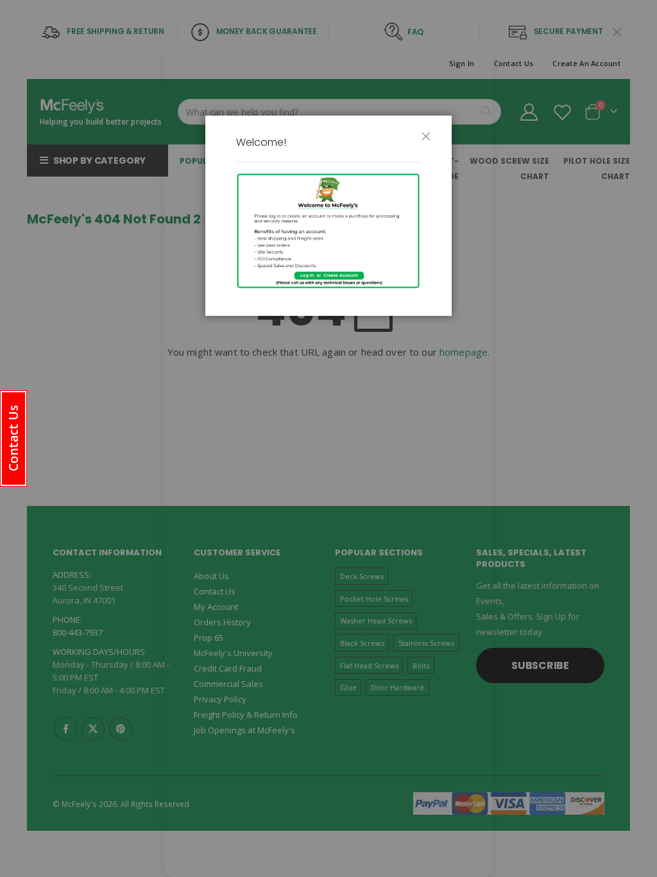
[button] (13, 438)
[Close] (431, 142)
